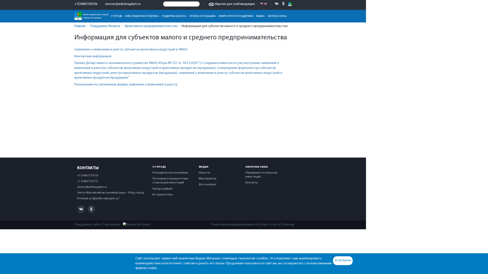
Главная (80, 26)
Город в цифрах (162, 188)
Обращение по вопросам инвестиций (261, 174)
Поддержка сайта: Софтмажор (97, 224)
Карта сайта (271, 224)
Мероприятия (207, 178)
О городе (159, 167)
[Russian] (261, 4)
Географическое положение (170, 172)
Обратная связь (256, 167)
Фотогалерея (207, 184)
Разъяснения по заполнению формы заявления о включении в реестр (125, 84)
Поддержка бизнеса (105, 26)
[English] (265, 4)
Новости (204, 172)
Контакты (251, 182)
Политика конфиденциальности (235, 224)
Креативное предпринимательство (151, 26)
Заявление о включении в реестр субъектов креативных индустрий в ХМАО (131, 49)
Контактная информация (93, 56)
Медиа (203, 167)
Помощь (288, 224)
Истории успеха (162, 194)
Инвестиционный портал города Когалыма (96, 16)
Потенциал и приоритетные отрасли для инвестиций (170, 180)
